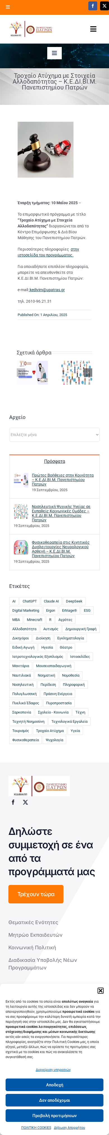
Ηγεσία (47, 647)
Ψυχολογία (54, 740)
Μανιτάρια (20, 666)
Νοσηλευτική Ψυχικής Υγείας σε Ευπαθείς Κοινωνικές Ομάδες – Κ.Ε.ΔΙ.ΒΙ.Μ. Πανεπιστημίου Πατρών (61, 513)
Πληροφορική (74, 684)
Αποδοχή (54, 1084)
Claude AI (51, 601)
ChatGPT (30, 601)
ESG (87, 610)
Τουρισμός (20, 731)
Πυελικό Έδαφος (25, 703)
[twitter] (104, 5)
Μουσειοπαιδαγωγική (53, 666)
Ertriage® (69, 610)
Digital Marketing (25, 610)
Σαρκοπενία (21, 712)
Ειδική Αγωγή (23, 647)
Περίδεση (48, 684)
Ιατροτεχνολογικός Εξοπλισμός (37, 656)
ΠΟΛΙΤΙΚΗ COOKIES (36, 1128)
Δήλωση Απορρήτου (69, 1128)
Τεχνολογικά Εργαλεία (69, 721)
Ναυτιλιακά (21, 675)
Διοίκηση (43, 638)
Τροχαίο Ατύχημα (50, 731)
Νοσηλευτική (23, 684)
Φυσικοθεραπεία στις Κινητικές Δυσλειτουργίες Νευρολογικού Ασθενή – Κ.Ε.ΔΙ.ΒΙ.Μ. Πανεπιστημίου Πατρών (61, 549)
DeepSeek (74, 601)
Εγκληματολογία (70, 638)
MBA (16, 620)
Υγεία (75, 731)
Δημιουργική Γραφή (80, 629)
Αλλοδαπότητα (24, 629)
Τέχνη (80, 712)
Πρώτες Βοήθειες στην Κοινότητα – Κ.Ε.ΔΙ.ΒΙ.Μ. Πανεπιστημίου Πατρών (63, 479)
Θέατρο (66, 647)
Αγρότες (65, 620)
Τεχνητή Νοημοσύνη (28, 721)
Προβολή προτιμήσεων (54, 1115)
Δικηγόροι (20, 638)
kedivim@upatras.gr (47, 290)
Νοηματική (46, 675)
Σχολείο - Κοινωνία (53, 712)
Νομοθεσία (70, 675)
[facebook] (92, 5)
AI (14, 601)
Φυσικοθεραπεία (25, 740)
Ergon (50, 610)
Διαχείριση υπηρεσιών (53, 1070)
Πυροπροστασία (59, 703)
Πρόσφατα (54, 461)
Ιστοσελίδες (80, 656)
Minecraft (34, 620)
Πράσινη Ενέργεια (58, 694)
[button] (100, 990)
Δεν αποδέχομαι (54, 1100)
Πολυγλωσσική (24, 694)
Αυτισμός (50, 629)
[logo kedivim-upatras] (30, 29)
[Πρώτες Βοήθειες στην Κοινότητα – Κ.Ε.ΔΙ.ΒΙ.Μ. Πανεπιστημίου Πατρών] (32, 372)
